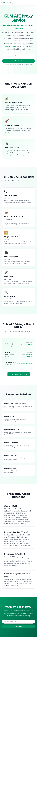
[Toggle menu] (34, 2)
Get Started (18, 61)
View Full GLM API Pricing (18, 374)
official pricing (10, 46)
